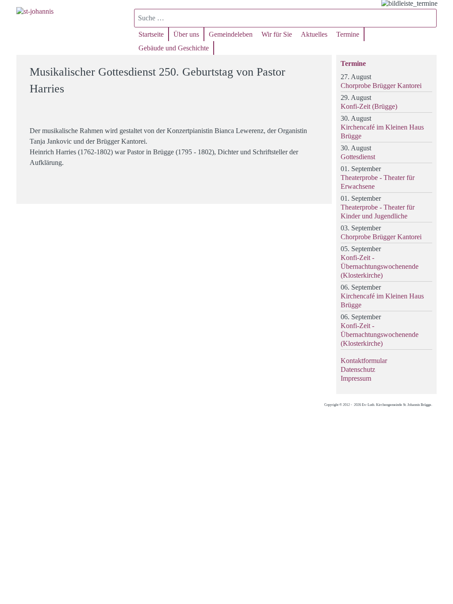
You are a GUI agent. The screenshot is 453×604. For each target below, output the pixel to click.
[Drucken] (319, 68)
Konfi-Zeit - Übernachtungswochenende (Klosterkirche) (379, 266)
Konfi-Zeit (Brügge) (369, 106)
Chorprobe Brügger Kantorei (381, 85)
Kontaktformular (364, 360)
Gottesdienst (358, 157)
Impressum (356, 378)
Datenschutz (358, 369)
